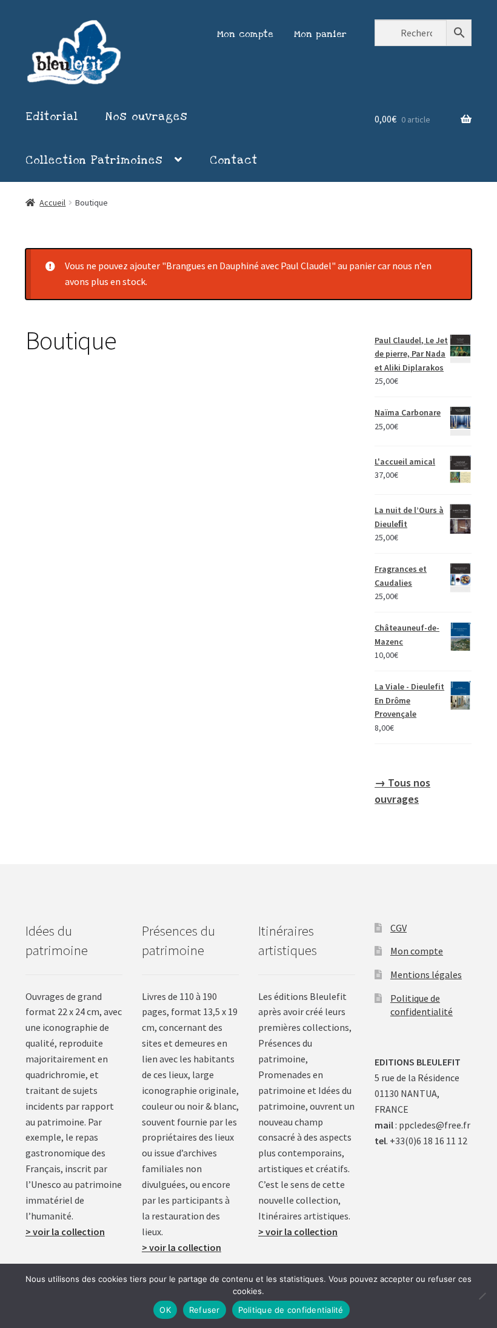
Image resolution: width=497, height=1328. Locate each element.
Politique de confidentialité (291, 1310)
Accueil (52, 202)
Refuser (204, 1310)
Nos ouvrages (146, 116)
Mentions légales (426, 974)
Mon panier (320, 34)
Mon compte (245, 34)
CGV (398, 928)
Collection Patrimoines (94, 160)
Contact (234, 160)
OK (165, 1310)
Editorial (51, 116)
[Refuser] (482, 1296)
